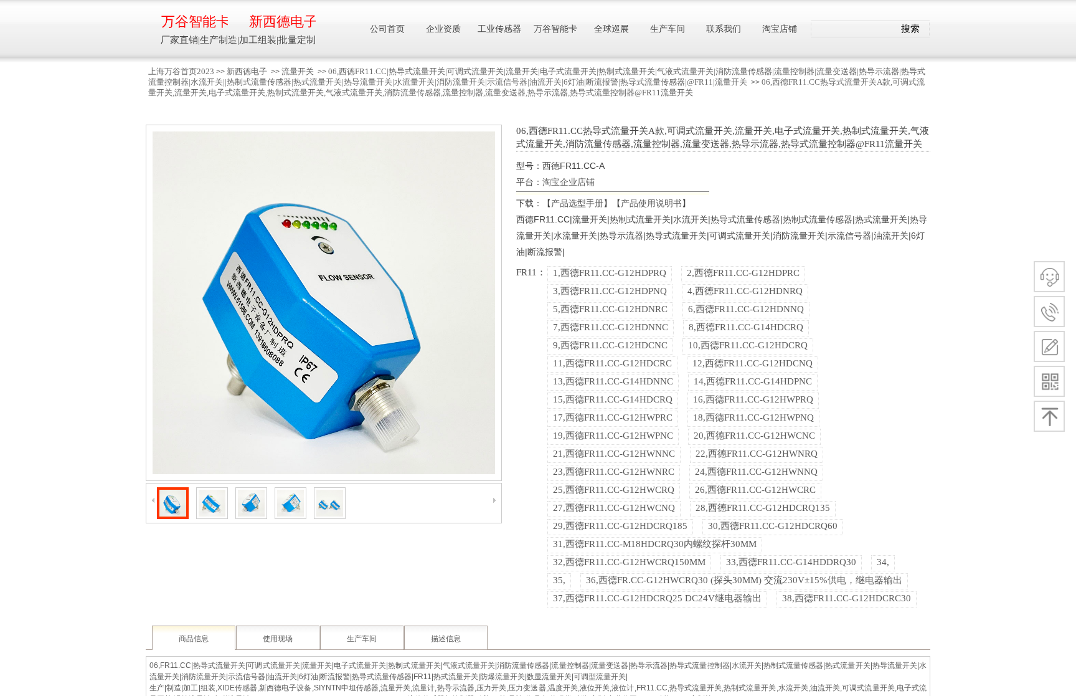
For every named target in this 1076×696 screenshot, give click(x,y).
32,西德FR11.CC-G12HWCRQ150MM (629, 562)
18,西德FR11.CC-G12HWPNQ (753, 417)
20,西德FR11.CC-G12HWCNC (754, 436)
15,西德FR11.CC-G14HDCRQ (612, 399)
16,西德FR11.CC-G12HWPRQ (753, 399)
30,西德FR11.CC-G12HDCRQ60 (773, 526)
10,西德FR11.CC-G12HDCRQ (748, 345)
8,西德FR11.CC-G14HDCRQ (746, 327)
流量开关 (297, 71)
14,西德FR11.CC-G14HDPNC (753, 381)
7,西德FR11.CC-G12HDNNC (610, 327)
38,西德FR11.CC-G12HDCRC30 (846, 598)
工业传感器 (499, 29)
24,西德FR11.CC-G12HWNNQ (756, 472)
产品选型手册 (577, 203)
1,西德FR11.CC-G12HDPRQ (609, 273)
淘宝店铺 (779, 29)
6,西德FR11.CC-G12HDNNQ (746, 309)
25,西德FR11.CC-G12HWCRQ (613, 490)
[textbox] (853, 29)
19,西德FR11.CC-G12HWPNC (613, 436)
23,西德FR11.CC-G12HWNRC (613, 472)
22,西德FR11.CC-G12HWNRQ (757, 454)
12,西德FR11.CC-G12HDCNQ (752, 363)
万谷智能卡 (194, 21)
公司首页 (387, 29)
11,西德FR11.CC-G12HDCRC (612, 363)
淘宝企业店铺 (568, 182)
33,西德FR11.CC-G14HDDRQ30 (791, 562)
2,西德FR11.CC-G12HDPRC (743, 273)
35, (559, 580)
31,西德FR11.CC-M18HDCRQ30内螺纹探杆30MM (655, 544)
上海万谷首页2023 (181, 71)
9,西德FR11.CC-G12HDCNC (610, 345)
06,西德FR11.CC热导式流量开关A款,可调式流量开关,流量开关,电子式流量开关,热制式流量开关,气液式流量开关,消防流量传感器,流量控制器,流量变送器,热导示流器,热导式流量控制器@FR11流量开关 (536, 87)
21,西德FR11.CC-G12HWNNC (614, 454)
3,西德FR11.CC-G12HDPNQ (610, 291)
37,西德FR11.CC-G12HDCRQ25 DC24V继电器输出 (657, 598)
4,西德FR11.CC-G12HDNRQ (745, 291)
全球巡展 (611, 29)
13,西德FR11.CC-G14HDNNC (613, 381)
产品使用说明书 (651, 203)
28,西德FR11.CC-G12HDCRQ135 (763, 508)
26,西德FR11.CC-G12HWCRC (755, 490)
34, (883, 562)
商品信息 (194, 638)
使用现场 (278, 638)
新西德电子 (247, 71)
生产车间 (362, 638)
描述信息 (446, 638)
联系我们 (723, 29)
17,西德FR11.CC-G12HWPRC (612, 417)
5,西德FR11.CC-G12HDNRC (610, 309)
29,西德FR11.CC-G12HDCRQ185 (620, 526)
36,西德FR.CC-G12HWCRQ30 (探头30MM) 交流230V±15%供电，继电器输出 (744, 580)
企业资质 (443, 29)
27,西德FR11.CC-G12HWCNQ (614, 508)
